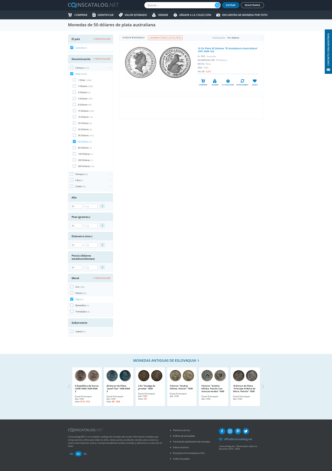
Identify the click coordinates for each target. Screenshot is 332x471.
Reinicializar (102, 38)
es (78, 453)
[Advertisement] (191, 107)
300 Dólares (84, 166)
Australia (79, 47)
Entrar (230, 5)
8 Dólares (82, 104)
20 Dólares (83, 123)
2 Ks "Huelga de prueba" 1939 (146, 387)
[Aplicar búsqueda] (102, 206)
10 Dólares (83, 110)
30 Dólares (83, 135)
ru (85, 453)
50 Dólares (83, 141)
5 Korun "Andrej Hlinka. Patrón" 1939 (181, 387)
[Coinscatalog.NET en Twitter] (246, 431)
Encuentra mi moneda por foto (245, 15)
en (71, 453)
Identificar (106, 15)
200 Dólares (84, 160)
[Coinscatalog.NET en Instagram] (230, 431)
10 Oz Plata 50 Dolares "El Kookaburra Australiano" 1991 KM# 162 (228, 50)
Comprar (80, 15)
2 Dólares (82, 86)
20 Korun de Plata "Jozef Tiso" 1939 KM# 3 (118, 388)
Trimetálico (81, 311)
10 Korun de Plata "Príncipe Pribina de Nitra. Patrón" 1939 (244, 388)
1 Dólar (81, 80)
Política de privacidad (184, 435)
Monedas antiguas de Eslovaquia (164, 360)
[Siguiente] (260, 386)
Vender (163, 15)
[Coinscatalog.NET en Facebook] (222, 431)
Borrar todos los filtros (165, 37)
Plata (78, 299)
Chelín (78, 186)
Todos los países (181, 458)
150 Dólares (84, 153)
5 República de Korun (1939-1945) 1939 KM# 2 (87, 388)
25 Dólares (83, 129)
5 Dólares (82, 98)
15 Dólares (83, 116)
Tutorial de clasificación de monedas (191, 441)
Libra (78, 180)
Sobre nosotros (181, 447)
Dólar (78, 73)
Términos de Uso (181, 430)
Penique (79, 174)
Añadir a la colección (195, 15)
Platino (79, 293)
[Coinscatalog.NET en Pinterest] (238, 431)
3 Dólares (82, 92)
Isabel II (79, 331)
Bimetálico (80, 305)
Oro (77, 286)
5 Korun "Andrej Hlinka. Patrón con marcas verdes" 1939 (212, 388)
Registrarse (252, 5)
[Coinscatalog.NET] (93, 5)
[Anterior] (72, 386)
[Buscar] (217, 5)
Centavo (79, 67)
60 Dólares (83, 147)
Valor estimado (136, 15)
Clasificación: (218, 37)
